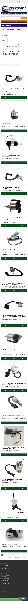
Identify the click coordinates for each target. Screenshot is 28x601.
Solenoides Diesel (10, 29)
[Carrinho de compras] (23, 1)
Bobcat (18, 29)
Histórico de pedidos (5, 590)
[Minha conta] (19, 1)
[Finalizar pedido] (25, 1)
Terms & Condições (5, 570)
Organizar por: (5, 65)
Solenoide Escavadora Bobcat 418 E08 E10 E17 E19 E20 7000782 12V (13, 448)
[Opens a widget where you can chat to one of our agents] (23, 598)
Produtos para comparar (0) (7, 61)
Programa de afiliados (5, 583)
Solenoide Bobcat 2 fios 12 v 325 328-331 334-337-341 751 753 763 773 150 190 (13, 513)
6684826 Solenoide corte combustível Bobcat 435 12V (12, 122)
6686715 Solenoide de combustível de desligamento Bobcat (12, 480)
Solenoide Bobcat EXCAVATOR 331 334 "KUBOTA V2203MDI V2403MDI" (12, 283)
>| (14, 555)
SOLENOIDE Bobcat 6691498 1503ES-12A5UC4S (12, 188)
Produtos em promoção (6, 584)
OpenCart (15, 598)
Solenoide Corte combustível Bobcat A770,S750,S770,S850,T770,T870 (12, 218)
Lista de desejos (4, 591)
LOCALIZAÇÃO (4, 567)
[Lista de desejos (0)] (21, 1)
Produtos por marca (5, 580)
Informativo (3, 593)
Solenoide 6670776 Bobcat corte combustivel (11, 156)
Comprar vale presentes (6, 582)
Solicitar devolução (5, 575)
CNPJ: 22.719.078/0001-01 (6, 565)
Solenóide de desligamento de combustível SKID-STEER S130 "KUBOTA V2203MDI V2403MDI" (13, 90)
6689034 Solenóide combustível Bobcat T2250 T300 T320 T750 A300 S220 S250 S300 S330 (14, 316)
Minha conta (3, 588)
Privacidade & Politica (5, 568)
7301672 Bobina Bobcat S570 (10, 544)
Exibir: (17, 65)
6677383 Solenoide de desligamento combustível (11, 250)
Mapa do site (3, 576)
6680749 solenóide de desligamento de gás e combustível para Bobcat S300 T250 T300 (14, 350)
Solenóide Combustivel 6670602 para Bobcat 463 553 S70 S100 (14, 383)
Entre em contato (4, 573)
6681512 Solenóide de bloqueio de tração (13, 415)
